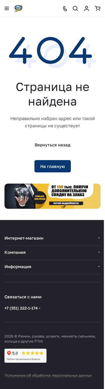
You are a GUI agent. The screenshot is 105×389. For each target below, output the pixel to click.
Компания (15, 252)
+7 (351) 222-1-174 (21, 308)
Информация (17, 266)
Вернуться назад (52, 144)
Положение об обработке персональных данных (48, 375)
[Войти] (86, 8)
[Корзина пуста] (98, 8)
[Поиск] (75, 8)
